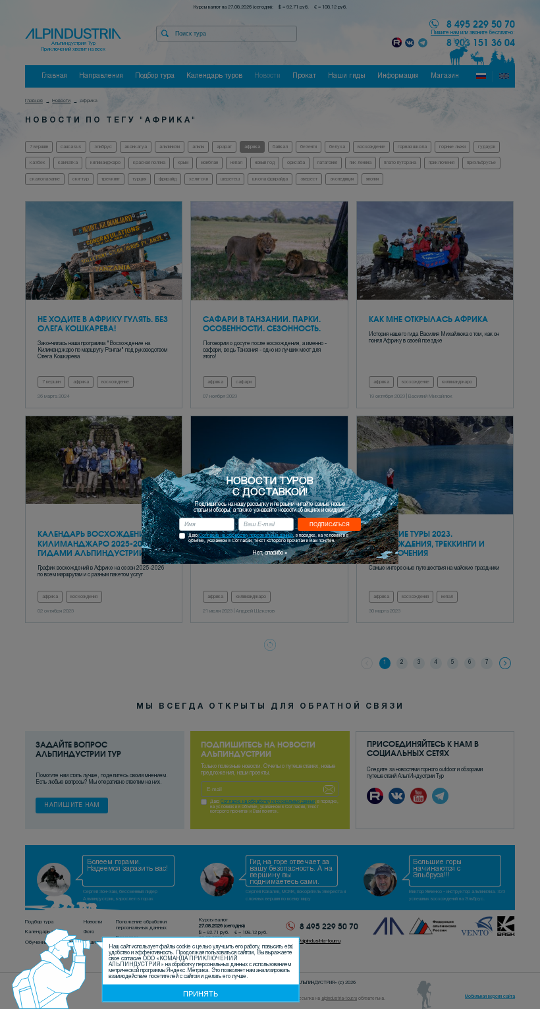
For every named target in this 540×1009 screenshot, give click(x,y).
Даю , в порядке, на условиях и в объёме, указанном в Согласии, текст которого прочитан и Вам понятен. (268, 538)
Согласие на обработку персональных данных (246, 535)
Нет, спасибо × (270, 553)
